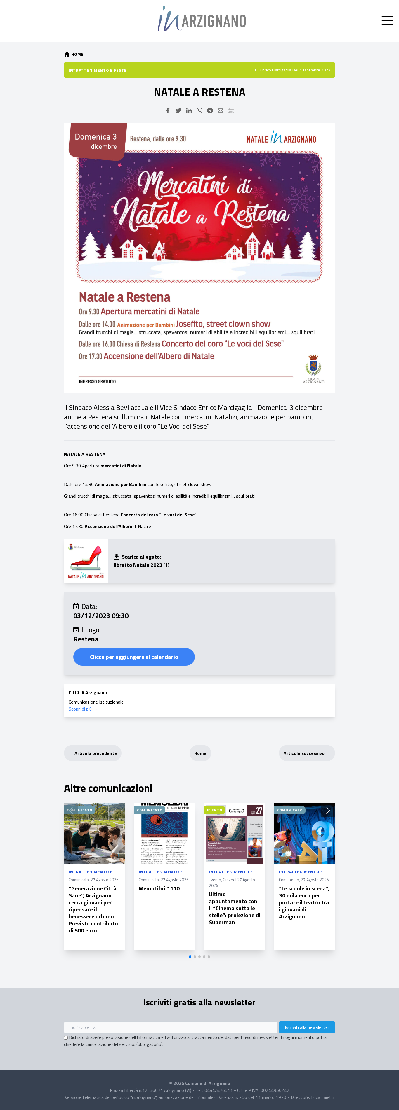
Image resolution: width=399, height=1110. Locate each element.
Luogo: (91, 629)
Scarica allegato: (141, 557)
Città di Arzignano (88, 692)
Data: (89, 606)
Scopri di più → (83, 708)
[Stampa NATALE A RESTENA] (231, 110)
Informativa (148, 1037)
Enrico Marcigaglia (275, 70)
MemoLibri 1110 (159, 888)
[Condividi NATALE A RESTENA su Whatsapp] (199, 110)
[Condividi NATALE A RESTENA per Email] (220, 110)
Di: (257, 70)
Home (200, 753)
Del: (295, 70)
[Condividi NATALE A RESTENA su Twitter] (178, 110)
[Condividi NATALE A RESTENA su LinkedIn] (189, 110)
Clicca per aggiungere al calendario (134, 656)
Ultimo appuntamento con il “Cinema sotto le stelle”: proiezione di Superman (234, 908)
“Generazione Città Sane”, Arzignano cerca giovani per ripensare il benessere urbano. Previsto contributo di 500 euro (93, 909)
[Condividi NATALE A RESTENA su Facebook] (168, 110)
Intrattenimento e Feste (98, 70)
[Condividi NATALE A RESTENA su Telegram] (210, 110)
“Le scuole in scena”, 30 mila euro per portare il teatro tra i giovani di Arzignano (304, 902)
